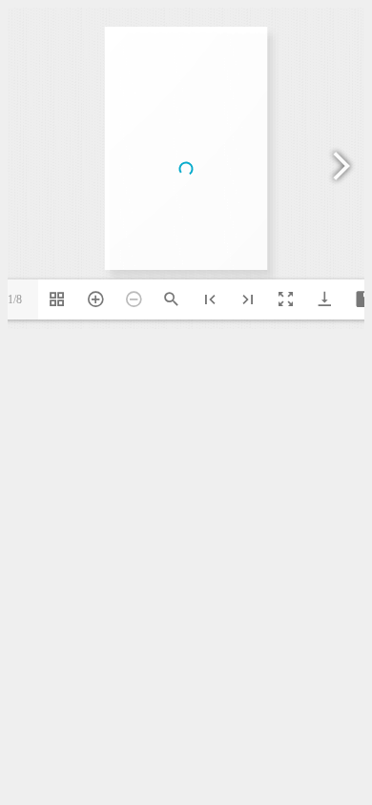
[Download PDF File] (324, 299)
